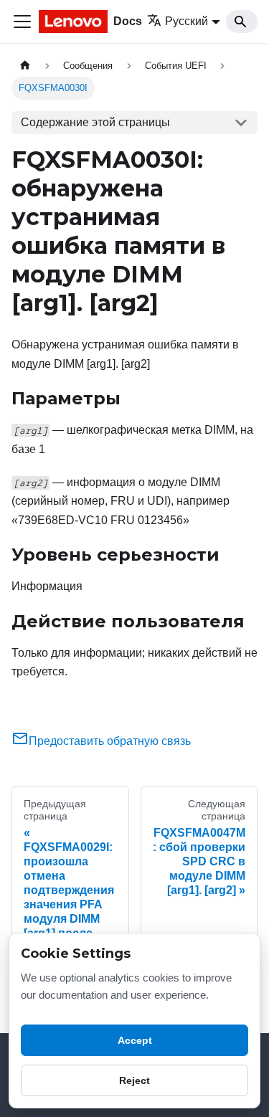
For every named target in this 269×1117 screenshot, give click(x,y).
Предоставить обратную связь (110, 741)
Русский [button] (186, 21)
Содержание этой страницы (95, 122)
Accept (135, 1040)
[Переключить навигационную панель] (22, 21)
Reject (134, 1080)
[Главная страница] (25, 65)
